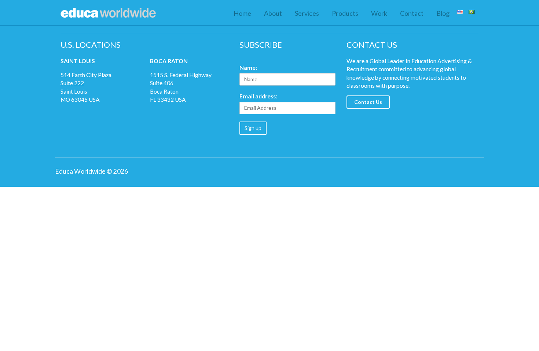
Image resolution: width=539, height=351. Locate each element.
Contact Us (368, 102)
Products (345, 13)
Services (307, 13)
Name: (248, 67)
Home (242, 13)
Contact (411, 13)
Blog (443, 13)
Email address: (258, 96)
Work (379, 13)
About (273, 13)
